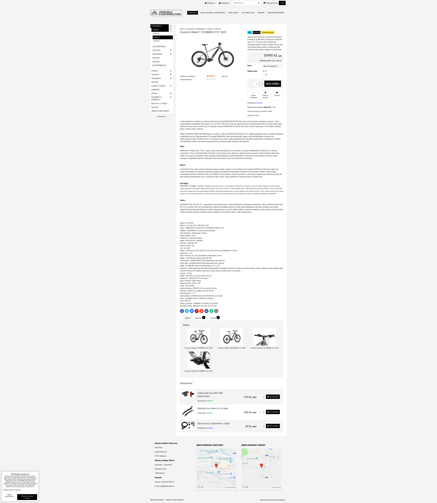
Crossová (156, 50)
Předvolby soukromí (157, 500)
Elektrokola (156, 26)
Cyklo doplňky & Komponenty (212, 13)
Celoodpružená (159, 46)
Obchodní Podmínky (276, 13)
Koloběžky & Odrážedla (156, 98)
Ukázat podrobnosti (9, 495)
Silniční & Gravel (158, 86)
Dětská (154, 93)
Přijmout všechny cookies (27, 497)
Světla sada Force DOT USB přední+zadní (210, 394)
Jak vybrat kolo (248, 13)
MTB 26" (157, 33)
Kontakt (261, 13)
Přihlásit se (210, 3)
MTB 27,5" (157, 37)
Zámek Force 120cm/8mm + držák (213, 423)
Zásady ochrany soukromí (175, 500)
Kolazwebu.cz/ (161, 116)
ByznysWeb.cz (281, 500)
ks (263, 397)
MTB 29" (157, 41)
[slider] (211, 76)
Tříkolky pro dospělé (160, 111)
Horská (155, 30)
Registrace (225, 3)
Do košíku (273, 83)
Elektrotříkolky (159, 65)
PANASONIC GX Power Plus (259, 151)
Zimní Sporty (233, 13)
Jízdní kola (192, 13)
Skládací (156, 62)
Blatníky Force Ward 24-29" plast (213, 408)
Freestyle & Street (159, 103)
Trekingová (157, 54)
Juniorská (155, 90)
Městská (155, 58)
